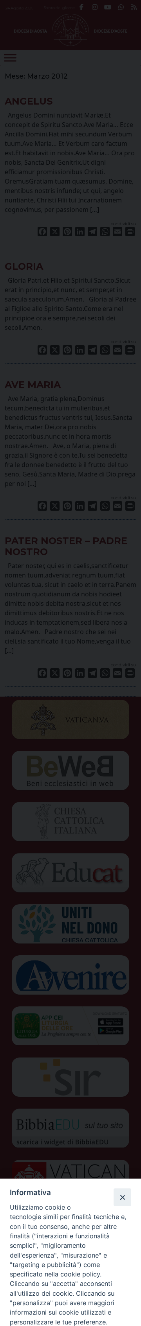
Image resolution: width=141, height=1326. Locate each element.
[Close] (122, 1197)
